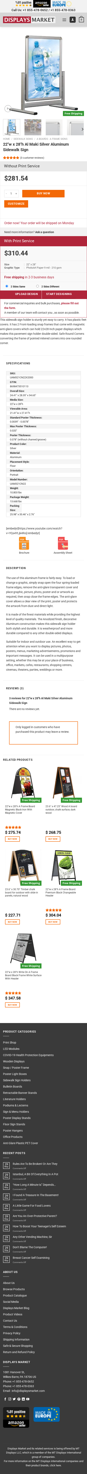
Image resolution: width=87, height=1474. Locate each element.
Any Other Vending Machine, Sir (32, 1237)
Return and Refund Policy (19, 1352)
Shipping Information (16, 1339)
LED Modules (11, 1049)
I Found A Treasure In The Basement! (36, 1195)
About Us (9, 1283)
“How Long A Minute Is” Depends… (34, 1185)
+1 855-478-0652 (35, 10)
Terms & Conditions (15, 1327)
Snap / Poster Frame (16, 1067)
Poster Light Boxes (15, 1074)
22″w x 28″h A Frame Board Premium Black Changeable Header (61, 892)
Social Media (11, 1302)
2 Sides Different (50, 286)
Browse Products (14, 1289)
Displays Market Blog (16, 1308)
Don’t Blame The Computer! (30, 1247)
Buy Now (43, 193)
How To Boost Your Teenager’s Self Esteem (39, 1226)
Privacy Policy (11, 1333)
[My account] (73, 20)
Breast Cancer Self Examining (31, 1258)
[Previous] (9, 75)
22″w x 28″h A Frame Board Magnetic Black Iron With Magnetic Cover (20, 809)
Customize (16, 203)
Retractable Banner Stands (20, 1093)
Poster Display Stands (17, 1118)
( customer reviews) (32, 157)
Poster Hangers (13, 1130)
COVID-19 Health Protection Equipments (28, 1055)
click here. (56, 1465)
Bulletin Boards (12, 1086)
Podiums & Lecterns (15, 1105)
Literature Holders (14, 1099)
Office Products (12, 1137)
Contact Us (10, 1320)
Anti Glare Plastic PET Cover (20, 1143)
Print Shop (9, 1042)
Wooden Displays (13, 1061)
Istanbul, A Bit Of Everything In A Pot (35, 1174)
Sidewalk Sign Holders (17, 1080)
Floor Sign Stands (14, 1124)
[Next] (77, 75)
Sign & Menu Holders (16, 1112)
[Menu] (64, 19)
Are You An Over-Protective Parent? (35, 1216)
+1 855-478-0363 (63, 10)
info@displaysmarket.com (28, 1391)
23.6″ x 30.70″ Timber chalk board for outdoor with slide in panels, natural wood (21, 892)
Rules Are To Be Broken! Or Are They (35, 1164)
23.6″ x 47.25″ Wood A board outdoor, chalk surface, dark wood (61, 809)
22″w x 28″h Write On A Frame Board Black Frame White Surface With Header (23, 975)
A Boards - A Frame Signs (52, 139)
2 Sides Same (17, 286)
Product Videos (12, 1314)
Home (6, 139)
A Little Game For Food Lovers (32, 1205)
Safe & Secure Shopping (18, 1346)
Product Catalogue (15, 1295)
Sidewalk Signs (23, 139)
